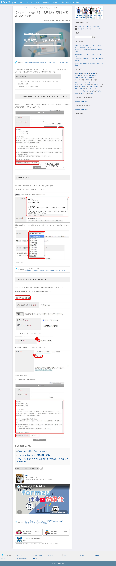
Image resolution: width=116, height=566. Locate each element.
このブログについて (38, 555)
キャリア (77, 82)
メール (76, 91)
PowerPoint (93, 75)
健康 (92, 91)
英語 (91, 93)
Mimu (26, 475)
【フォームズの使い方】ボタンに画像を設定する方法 (33, 455)
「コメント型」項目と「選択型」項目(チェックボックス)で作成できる (38, 81)
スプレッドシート (79, 84)
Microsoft (77, 75)
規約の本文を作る (23, 84)
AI (75, 73)
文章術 (76, 93)
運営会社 (66, 555)
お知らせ (86, 79)
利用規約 (35, 558)
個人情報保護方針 (22, 558)
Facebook (4, 558)
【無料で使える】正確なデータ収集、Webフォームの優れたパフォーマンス (44, 270)
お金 (93, 79)
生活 (86, 93)
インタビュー (78, 79)
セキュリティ (97, 84)
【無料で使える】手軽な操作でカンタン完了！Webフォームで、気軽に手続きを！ (46, 62)
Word (90, 77)
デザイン (84, 86)
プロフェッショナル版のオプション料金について (32, 451)
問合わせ (50, 555)
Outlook (85, 75)
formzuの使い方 (28, 2)
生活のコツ (54, 2)
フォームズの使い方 (94, 86)
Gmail (86, 73)
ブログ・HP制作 (79, 88)
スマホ (88, 84)
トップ (20, 2)
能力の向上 (46, 2)
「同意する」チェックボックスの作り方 (29, 86)
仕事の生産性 (36, 2)
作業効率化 (85, 91)
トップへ (19, 555)
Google (93, 73)
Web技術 (62, 2)
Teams (76, 77)
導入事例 (98, 91)
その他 (76, 86)
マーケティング (90, 88)
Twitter (97, 555)
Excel (80, 73)
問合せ (77, 2)
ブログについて (70, 2)
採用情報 (82, 555)
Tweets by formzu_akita (81, 101)
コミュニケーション (87, 82)
